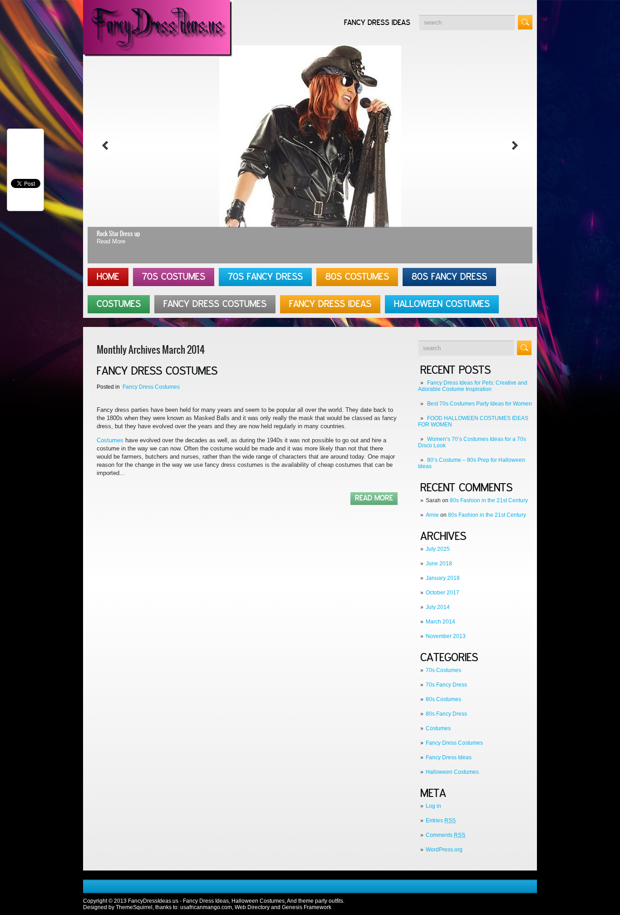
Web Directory (252, 907)
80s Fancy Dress (449, 277)
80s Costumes (357, 277)
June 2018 (439, 563)
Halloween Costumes (442, 304)
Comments (445, 835)
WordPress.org (444, 849)
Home (108, 277)
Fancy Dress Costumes (214, 304)
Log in (433, 806)
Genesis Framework (306, 907)
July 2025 (438, 549)
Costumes (119, 304)
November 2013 (446, 636)
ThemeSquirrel (134, 907)
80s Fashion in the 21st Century (489, 500)
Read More (111, 241)
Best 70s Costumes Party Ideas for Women (479, 404)
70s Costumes (173, 277)
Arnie (432, 515)
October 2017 (442, 592)
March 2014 (440, 621)
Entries (441, 820)
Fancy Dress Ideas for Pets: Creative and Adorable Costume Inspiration (472, 386)
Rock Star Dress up (118, 233)
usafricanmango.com (206, 907)
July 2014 (438, 607)
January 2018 (443, 578)
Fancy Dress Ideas (377, 23)
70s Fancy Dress (265, 277)
